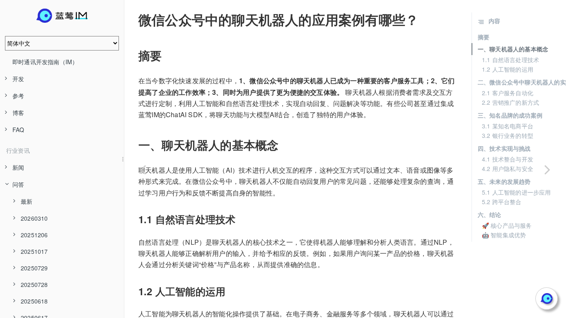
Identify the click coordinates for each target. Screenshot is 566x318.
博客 (18, 112)
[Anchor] (132, 19)
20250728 (34, 284)
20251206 (34, 235)
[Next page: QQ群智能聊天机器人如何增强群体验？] (547, 169)
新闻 (18, 167)
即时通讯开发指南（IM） (45, 62)
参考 (18, 96)
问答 (18, 184)
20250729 (34, 268)
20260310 (34, 218)
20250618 (34, 301)
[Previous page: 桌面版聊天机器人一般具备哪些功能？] (143, 169)
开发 (18, 79)
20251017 (34, 251)
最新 (26, 201)
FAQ (18, 129)
